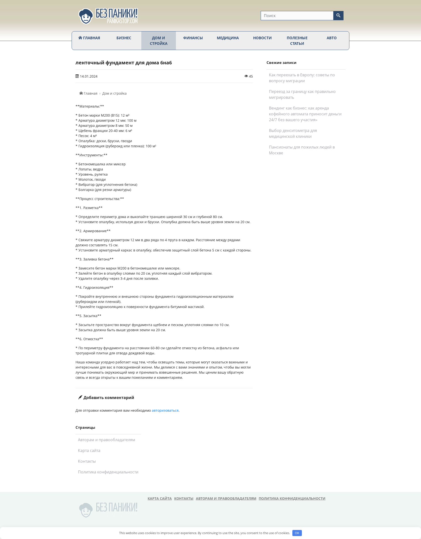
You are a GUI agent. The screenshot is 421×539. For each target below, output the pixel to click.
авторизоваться (165, 410)
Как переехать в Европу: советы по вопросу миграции (302, 77)
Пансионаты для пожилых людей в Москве (302, 150)
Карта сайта (89, 450)
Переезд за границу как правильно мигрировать (302, 94)
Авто (332, 37)
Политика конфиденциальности (108, 472)
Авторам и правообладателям (106, 439)
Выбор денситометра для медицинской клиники (293, 133)
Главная (91, 37)
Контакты (87, 461)
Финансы (193, 37)
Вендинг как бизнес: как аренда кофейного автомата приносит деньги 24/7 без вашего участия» (305, 113)
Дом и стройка (158, 40)
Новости (262, 37)
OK (297, 533)
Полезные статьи (297, 40)
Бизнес (123, 37)
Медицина (228, 37)
